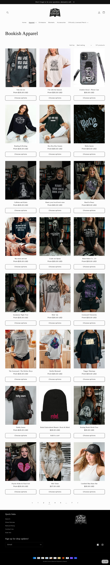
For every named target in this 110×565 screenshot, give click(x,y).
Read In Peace (89, 202)
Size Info (8, 532)
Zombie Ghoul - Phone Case (89, 90)
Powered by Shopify (62, 561)
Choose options (20, 98)
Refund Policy (10, 526)
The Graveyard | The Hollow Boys (21, 371)
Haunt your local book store (55, 202)
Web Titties (55, 483)
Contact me (9, 529)
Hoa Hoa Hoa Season (55, 146)
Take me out (21, 90)
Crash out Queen (55, 258)
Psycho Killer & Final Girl (21, 483)
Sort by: (72, 45)
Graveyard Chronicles (89, 315)
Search (7, 519)
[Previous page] (32, 502)
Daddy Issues (20, 427)
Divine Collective (51, 561)
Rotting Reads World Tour (89, 427)
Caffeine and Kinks (20, 202)
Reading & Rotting (20, 146)
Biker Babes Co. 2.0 (89, 258)
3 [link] (49, 503)
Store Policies (10, 522)
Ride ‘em (55, 315)
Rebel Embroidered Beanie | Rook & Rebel (55, 427)
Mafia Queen (89, 146)
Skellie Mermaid (55, 371)
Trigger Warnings (89, 371)
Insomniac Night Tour (20, 315)
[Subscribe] (40, 544)
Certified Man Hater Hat (89, 483)
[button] (7, 12)
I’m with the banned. (55, 90)
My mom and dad (21, 258)
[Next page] (77, 502)
